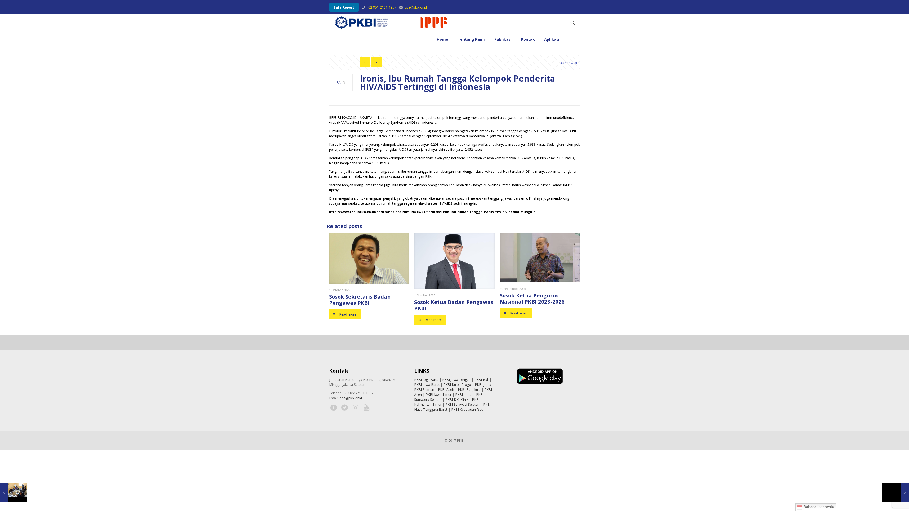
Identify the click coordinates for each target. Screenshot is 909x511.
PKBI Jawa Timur (438, 394)
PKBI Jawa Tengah (456, 379)
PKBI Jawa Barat (427, 384)
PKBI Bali (481, 379)
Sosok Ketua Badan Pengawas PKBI (453, 305)
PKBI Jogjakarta (426, 379)
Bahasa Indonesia (818, 507)
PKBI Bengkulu (469, 389)
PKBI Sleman (424, 389)
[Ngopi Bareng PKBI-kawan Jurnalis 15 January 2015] (13, 492)
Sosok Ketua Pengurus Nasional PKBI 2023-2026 (532, 298)
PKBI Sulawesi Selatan (462, 404)
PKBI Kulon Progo (457, 384)
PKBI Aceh (446, 389)
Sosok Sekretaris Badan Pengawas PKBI (360, 299)
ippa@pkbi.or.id (415, 7)
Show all (571, 63)
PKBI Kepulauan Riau (467, 409)
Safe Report (344, 7)
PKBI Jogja (483, 384)
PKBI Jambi (463, 394)
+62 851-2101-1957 (381, 7)
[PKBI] (391, 22)
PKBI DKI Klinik (456, 399)
